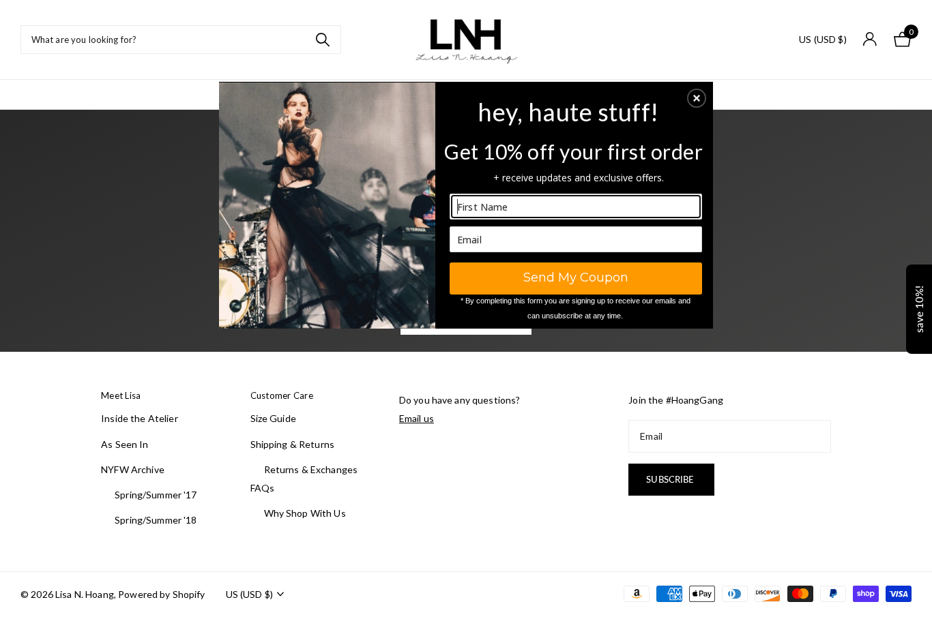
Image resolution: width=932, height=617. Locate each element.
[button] (696, 98)
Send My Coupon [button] (575, 277)
